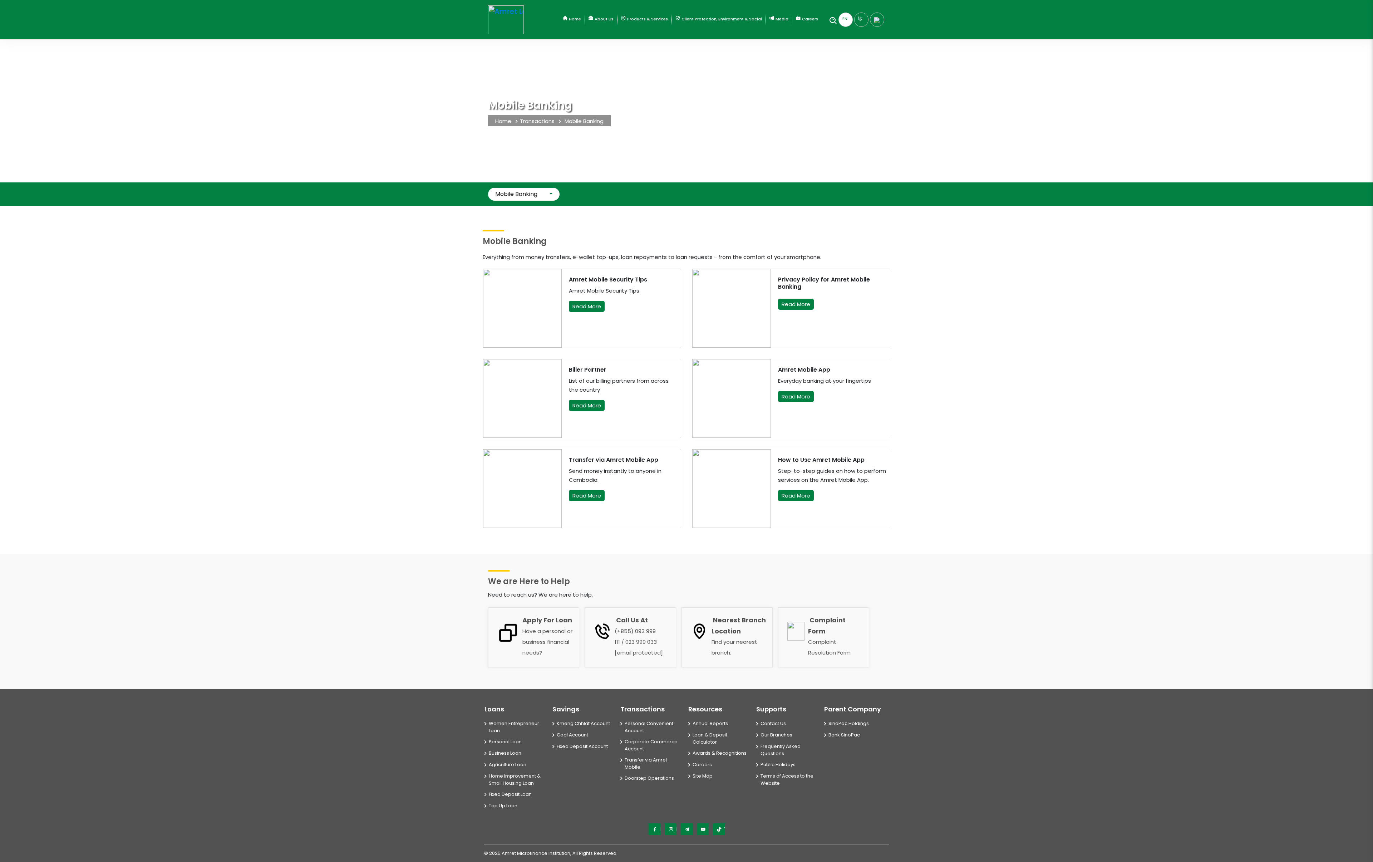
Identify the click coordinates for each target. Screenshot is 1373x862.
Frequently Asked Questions (781, 750)
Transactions (537, 121)
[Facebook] (654, 829)
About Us (604, 19)
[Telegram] (687, 829)
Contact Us (773, 723)
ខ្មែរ (860, 18)
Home (574, 19)
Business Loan (505, 753)
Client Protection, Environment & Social (721, 19)
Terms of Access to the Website (787, 780)
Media (781, 19)
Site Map (703, 776)
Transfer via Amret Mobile (646, 763)
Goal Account (572, 734)
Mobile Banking (516, 194)
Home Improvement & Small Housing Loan (515, 780)
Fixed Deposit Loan (510, 794)
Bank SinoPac (844, 734)
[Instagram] (670, 829)
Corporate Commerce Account (651, 745)
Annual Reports (710, 723)
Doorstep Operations (649, 778)
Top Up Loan (503, 805)
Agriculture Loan (507, 764)
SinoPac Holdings (848, 723)
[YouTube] (703, 829)
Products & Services (647, 19)
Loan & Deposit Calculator (710, 738)
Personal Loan (505, 741)
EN (844, 18)
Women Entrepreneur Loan (514, 727)
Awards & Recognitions (720, 753)
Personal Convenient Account (649, 727)
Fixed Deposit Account (582, 746)
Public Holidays (778, 764)
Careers (809, 19)
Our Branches (776, 734)
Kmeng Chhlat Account (583, 723)
